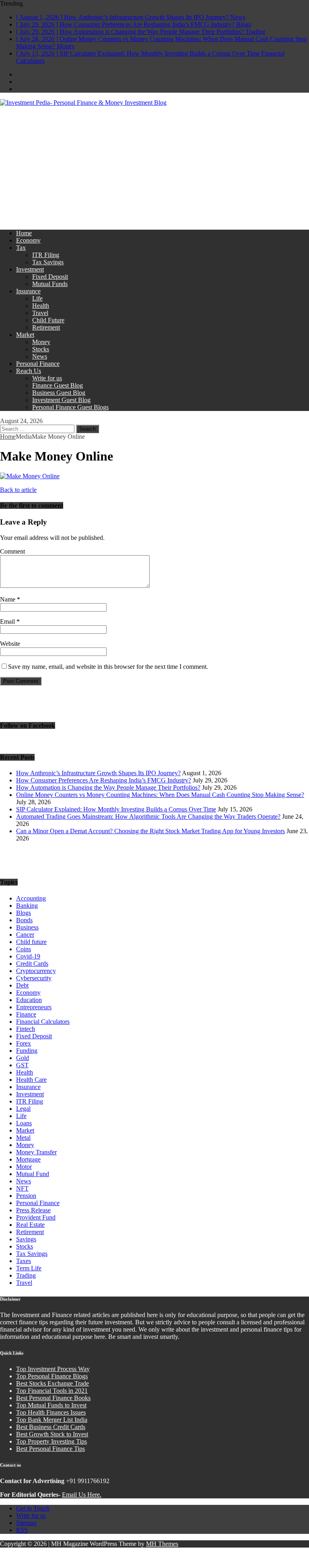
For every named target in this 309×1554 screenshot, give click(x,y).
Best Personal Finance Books (53, 1397)
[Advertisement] (154, 166)
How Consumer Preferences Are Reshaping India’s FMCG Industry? (103, 780)
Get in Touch (32, 1508)
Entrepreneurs (34, 1007)
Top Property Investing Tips (51, 1441)
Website (10, 643)
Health (40, 305)
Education (29, 999)
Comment (12, 551)
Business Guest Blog (58, 392)
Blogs (23, 912)
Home (24, 233)
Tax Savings (48, 262)
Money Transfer (36, 1152)
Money (41, 341)
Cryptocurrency (36, 970)
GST (22, 1065)
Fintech (25, 1028)
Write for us (47, 378)
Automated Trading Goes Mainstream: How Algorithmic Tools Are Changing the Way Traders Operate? (148, 816)
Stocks (40, 349)
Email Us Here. (81, 1494)
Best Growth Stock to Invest (52, 1434)
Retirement (46, 327)
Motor (24, 1166)
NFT (22, 1188)
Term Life (28, 1268)
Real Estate (30, 1224)
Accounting (31, 898)
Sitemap (26, 1522)
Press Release (33, 1210)
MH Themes (162, 1543)
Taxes (23, 1260)
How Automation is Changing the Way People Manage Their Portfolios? (108, 787)
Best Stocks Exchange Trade (52, 1383)
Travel (40, 312)
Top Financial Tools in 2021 (52, 1390)
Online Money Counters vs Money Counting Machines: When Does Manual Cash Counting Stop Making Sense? (160, 794)
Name (8, 599)
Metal (23, 1137)
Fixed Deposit (50, 276)
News (39, 356)
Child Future (48, 320)
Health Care (31, 1079)
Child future (31, 941)
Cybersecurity (34, 978)
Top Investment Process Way (53, 1368)
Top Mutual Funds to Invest (51, 1405)
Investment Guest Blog (61, 399)
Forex (23, 1043)
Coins (23, 949)
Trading (26, 1275)
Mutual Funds (50, 283)
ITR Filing (45, 254)
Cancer (25, 934)
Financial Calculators (43, 1021)
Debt (22, 985)
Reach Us (28, 370)
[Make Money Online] (30, 476)
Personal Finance (38, 363)
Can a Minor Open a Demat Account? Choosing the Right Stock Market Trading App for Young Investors (150, 831)
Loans (24, 1123)
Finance (26, 1014)
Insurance (28, 291)
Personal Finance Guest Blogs (70, 407)
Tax (21, 247)
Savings (26, 1239)
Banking (27, 905)
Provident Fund (36, 1217)
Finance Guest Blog (57, 385)
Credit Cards (32, 963)
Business (27, 927)
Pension (26, 1195)
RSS (22, 1530)
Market (25, 334)
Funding (26, 1050)
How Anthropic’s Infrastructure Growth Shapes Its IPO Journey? (98, 773)
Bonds (24, 920)
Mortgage (28, 1159)
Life (37, 298)
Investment (30, 269)
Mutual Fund (32, 1173)
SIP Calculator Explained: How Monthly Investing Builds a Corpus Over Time (116, 809)
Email (8, 621)
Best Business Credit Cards (50, 1426)
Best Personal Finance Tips (50, 1448)
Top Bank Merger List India (51, 1419)
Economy (28, 240)
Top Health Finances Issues (51, 1412)
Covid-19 (28, 956)
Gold (22, 1057)
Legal (23, 1108)
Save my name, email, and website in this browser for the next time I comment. (108, 666)
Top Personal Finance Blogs (52, 1376)
